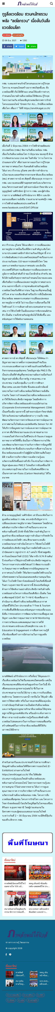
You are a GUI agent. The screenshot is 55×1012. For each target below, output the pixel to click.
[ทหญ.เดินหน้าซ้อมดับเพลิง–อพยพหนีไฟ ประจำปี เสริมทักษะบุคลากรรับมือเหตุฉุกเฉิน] (40, 872)
